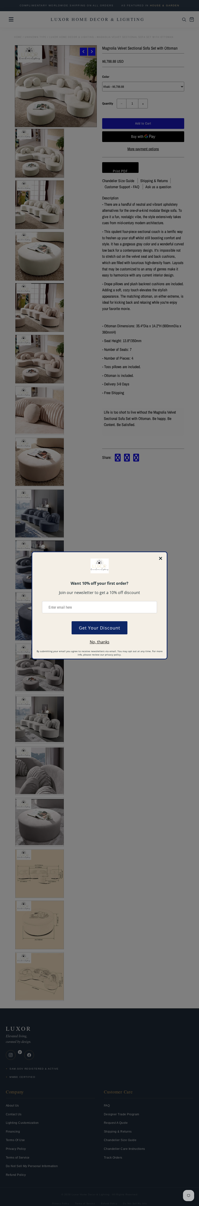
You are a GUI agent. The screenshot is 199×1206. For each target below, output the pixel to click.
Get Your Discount (99, 628)
